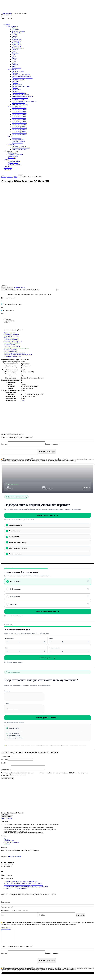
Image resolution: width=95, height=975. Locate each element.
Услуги (6, 159)
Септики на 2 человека (19, 109)
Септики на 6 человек (19, 116)
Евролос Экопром (17, 48)
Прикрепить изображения (9, 773)
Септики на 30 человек (19, 134)
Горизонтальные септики (20, 98)
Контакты (7, 169)
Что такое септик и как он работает (15, 888)
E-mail (3, 763)
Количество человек (14, 106)
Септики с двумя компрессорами (14, 353)
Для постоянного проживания (21, 76)
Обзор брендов (13, 156)
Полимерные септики (19, 146)
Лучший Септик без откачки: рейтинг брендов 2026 (20, 881)
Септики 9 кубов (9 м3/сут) (13, 341)
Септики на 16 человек (19, 129)
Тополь (14, 61)
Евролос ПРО (16, 43)
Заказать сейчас (6, 929)
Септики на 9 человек (19, 121)
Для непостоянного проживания (22, 78)
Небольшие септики (18, 141)
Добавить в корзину (7, 287)
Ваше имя (4, 444)
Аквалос (14, 28)
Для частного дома (18, 71)
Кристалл (15, 49)
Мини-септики (16, 138)
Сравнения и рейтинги (15, 154)
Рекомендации (12, 153)
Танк (13, 54)
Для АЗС (15, 88)
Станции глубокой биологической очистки (18, 354)
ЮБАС (23, 400)
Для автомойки (17, 89)
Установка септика (14, 161)
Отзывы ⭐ (11, 158)
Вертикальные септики (11, 334)
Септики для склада (10, 349)
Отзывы (7, 844)
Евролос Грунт (16, 44)
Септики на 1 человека (19, 108)
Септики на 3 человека (19, 111)
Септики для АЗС (10, 344)
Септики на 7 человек (19, 118)
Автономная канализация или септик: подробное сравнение (23, 885)
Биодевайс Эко (16, 33)
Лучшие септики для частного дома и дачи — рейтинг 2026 (23, 883)
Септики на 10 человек (19, 123)
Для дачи (15, 73)
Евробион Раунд (17, 39)
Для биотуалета (17, 84)
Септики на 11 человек (19, 124)
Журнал (6, 166)
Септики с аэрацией (10, 351)
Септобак (15, 53)
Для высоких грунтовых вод (21, 74)
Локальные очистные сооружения (22, 96)
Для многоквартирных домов (21, 86)
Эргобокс (15, 64)
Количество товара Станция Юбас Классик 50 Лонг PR (21, 289)
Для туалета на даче (18, 79)
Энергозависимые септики (13, 356)
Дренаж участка (13, 163)
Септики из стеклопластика (21, 148)
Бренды (6, 839)
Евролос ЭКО (16, 46)
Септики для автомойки (12, 343)
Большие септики (17, 143)
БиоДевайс (15, 29)
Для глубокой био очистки (20, 94)
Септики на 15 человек (19, 128)
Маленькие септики (18, 139)
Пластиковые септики (19, 149)
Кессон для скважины (15, 164)
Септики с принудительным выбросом (24, 101)
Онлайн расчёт (10, 20)
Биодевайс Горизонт (18, 31)
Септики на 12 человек (19, 126)
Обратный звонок (19, 287)
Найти (20, 175)
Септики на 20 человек (19, 131)
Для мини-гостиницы (19, 93)
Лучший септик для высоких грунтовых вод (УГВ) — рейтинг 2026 (26, 886)
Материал (11, 144)
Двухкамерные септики (11, 336)
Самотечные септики (18, 99)
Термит (14, 58)
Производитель (13, 26)
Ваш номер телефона (47, 961)
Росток (14, 51)
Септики (7, 24)
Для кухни (15, 81)
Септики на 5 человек (19, 114)
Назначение (12, 69)
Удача (13, 63)
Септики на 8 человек (19, 119)
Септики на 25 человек (19, 133)
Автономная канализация (20, 104)
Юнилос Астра (16, 68)
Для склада (15, 91)
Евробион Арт (16, 38)
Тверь (13, 56)
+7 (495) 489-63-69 (6, 13)
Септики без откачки (18, 103)
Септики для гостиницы (12, 346)
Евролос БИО (16, 41)
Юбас (13, 66)
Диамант (14, 36)
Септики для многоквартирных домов (16, 348)
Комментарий (6, 769)
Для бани (15, 83)
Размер (10, 136)
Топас (14, 59)
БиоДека (14, 34)
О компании (8, 168)
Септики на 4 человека (19, 113)
